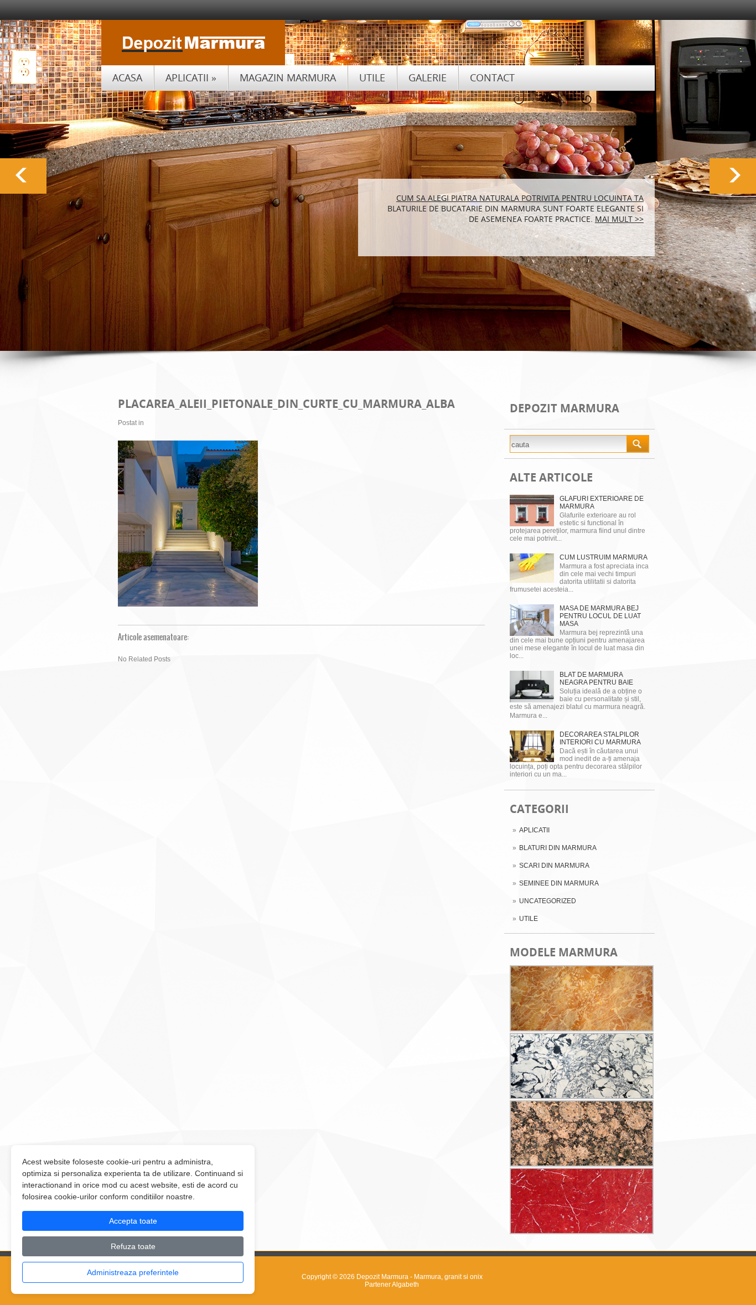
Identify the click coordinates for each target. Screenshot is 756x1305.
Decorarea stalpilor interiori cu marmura (600, 738)
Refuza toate (133, 1246)
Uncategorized (547, 901)
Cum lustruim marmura (604, 557)
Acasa (127, 77)
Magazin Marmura (288, 77)
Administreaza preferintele (133, 1272)
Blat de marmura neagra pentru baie (596, 678)
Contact (492, 77)
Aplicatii (190, 77)
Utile (372, 77)
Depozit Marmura (382, 1277)
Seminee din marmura (559, 883)
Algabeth (405, 1284)
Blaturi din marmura (558, 848)
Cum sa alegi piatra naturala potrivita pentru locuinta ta (520, 198)
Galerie (427, 77)
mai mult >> (619, 219)
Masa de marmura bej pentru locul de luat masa (600, 616)
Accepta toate (133, 1220)
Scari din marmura (554, 865)
